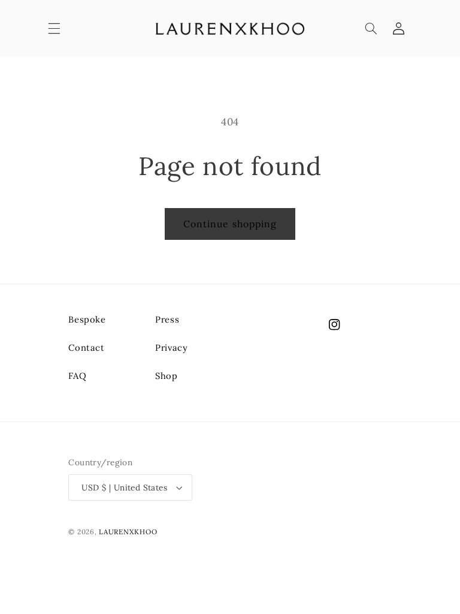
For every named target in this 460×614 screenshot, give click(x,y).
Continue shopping (230, 224)
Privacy (171, 347)
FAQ (77, 375)
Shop (166, 375)
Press (167, 319)
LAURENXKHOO (128, 531)
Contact (86, 347)
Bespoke (86, 319)
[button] (54, 29)
